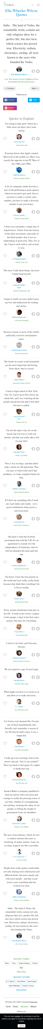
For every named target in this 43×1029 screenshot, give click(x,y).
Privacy (15, 1006)
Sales (27, 218)
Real (19, 750)
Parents (22, 602)
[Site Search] (32, 5)
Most (26, 353)
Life (6, 79)
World (17, 353)
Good (16, 525)
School (34, 963)
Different (26, 900)
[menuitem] (8, 1006)
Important (16, 383)
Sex (26, 783)
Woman (21, 635)
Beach (26, 455)
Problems (21, 492)
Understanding (24, 963)
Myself (15, 291)
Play (26, 145)
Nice (20, 860)
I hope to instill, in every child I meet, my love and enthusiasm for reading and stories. (21, 302)
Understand (22, 291)
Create (22, 383)
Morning (21, 783)
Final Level (33, 1002)
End (24, 569)
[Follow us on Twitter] (34, 100)
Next (34, 88)
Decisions (20, 710)
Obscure (27, 661)
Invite (26, 710)
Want (22, 145)
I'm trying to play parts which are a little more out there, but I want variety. (21, 127)
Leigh (26, 684)
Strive (21, 661)
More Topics (21, 972)
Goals (16, 218)
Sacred (27, 383)
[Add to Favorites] (5, 71)
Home (22, 353)
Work (17, 455)
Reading (25, 320)
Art (16, 710)
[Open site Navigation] (38, 5)
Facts (36, 79)
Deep (25, 860)
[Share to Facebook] (33, 71)
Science (16, 79)
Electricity (21, 82)
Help (15, 492)
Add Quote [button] (24, 1006)
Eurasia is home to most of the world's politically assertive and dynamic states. (21, 335)
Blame (27, 492)
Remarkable (12, 82)
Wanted (17, 684)
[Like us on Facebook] (10, 100)
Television (25, 525)
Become (16, 661)
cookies (17, 1016)
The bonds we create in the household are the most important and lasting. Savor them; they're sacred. (21, 365)
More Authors (22, 990)
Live (26, 262)
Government (18, 569)
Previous (10, 88)
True (10, 79)
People (17, 262)
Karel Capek (32, 981)
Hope (20, 320)
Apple (22, 178)
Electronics (30, 82)
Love (16, 320)
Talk (28, 291)
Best (26, 602)
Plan (27, 569)
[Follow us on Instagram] (10, 108)
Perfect (22, 79)
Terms (8, 1006)
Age (21, 968)
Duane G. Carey (27, 986)
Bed (26, 635)
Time (21, 827)
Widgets (33, 1006)
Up (26, 422)
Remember (25, 750)
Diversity (21, 218)
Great (22, 262)
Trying (18, 145)
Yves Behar (21, 981)
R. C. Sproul (10, 981)
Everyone (17, 178)
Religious (29, 79)
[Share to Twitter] (38, 71)
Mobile (27, 178)
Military (26, 827)
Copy (22, 684)
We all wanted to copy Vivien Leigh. (21, 669)
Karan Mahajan (14, 986)
